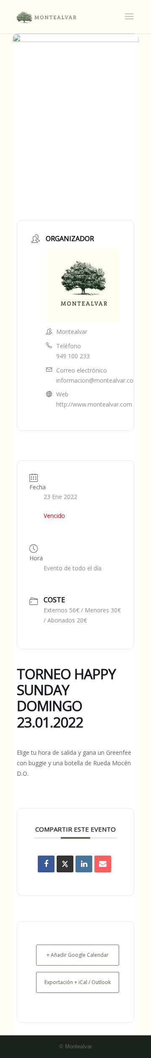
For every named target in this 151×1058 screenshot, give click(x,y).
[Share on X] (65, 864)
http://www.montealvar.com (94, 404)
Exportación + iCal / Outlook (77, 982)
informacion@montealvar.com (97, 380)
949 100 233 (73, 356)
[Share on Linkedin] (84, 864)
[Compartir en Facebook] (46, 864)
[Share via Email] (102, 864)
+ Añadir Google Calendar (78, 954)
